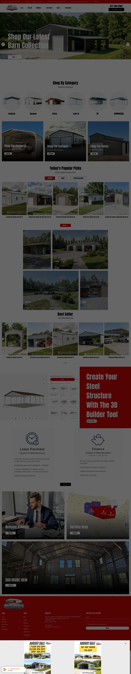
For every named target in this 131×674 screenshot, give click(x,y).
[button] (125, 643)
